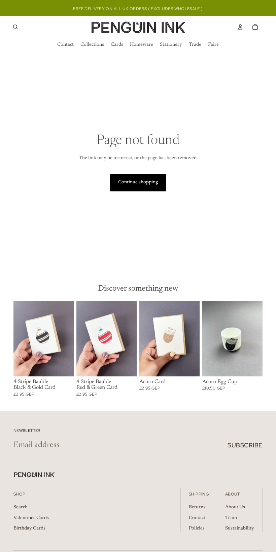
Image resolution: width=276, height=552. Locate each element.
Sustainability (239, 528)
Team (231, 518)
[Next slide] (68, 338)
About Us (235, 507)
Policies (197, 528)
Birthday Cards (29, 528)
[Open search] (15, 27)
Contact (197, 518)
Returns (197, 507)
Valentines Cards (31, 518)
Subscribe (245, 445)
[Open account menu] (240, 27)
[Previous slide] (18, 338)
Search (20, 507)
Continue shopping (138, 182)
